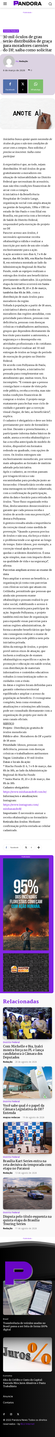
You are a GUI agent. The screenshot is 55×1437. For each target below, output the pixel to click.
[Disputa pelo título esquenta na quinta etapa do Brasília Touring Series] (27, 1193)
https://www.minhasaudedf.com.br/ (25, 791)
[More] (38, 847)
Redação (23, 61)
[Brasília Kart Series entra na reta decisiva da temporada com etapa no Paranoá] (27, 1138)
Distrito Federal (11, 30)
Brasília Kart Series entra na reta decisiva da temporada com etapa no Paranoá (27, 1164)
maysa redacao (11, 1117)
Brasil (5, 1319)
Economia (7, 1376)
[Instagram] (11, 1414)
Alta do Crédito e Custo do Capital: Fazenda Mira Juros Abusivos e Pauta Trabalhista (24, 1383)
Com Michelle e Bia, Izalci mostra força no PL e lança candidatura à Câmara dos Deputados (23, 1051)
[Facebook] (4, 1414)
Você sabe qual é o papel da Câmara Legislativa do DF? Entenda (23, 1109)
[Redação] (9, 61)
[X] (18, 1414)
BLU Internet (27, 1423)
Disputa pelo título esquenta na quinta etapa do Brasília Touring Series (27, 1220)
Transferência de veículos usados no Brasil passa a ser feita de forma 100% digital (25, 1326)
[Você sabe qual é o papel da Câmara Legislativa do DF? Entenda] (27, 1082)
